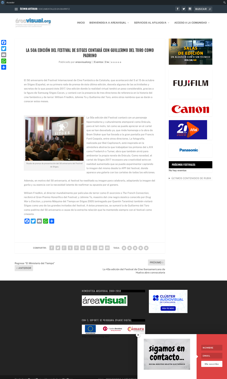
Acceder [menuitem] (10, 2)
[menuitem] (2, 2)
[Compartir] (4, 67)
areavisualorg (83, 62)
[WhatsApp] (4, 61)
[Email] (4, 55)
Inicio (81, 23)
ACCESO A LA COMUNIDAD (190, 23)
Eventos (98, 62)
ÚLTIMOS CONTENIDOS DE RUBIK (191, 178)
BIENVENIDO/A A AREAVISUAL (107, 23)
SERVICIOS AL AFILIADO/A (150, 23)
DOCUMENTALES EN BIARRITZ (54, 9)
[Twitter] (4, 49)
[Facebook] (4, 42)
